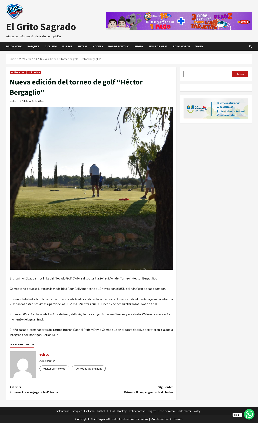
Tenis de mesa (157, 46)
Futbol (67, 46)
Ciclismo (51, 46)
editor (13, 101)
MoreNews (157, 419)
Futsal (82, 46)
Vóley (199, 46)
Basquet (33, 46)
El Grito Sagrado (41, 27)
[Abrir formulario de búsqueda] (250, 46)
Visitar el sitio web (54, 368)
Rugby (138, 46)
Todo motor (181, 46)
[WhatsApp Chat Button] (249, 414)
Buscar (240, 73)
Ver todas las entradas (88, 368)
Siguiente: (148, 389)
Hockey (98, 46)
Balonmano (14, 46)
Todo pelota (34, 72)
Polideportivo (118, 46)
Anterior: (34, 389)
